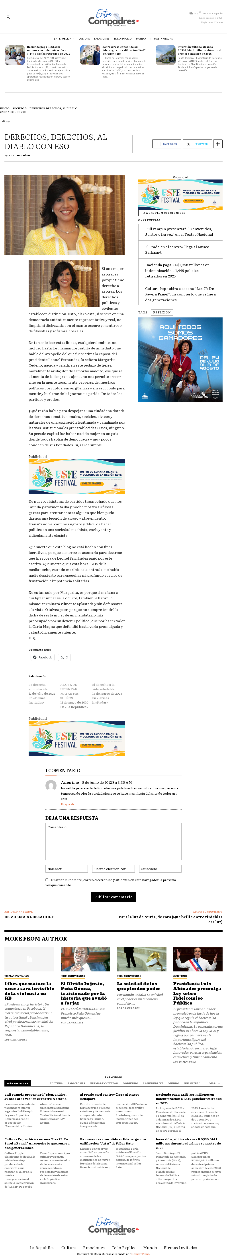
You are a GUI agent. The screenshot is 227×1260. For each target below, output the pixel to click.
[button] (8, 17)
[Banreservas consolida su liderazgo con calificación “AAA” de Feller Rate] (90, 55)
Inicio (5, 108)
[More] (218, 144)
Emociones (76, 1083)
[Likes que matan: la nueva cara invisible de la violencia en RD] (29, 959)
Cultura (56, 1083)
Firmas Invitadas (16, 976)
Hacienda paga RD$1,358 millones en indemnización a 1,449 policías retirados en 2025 (48, 50)
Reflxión (162, 312)
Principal (192, 1083)
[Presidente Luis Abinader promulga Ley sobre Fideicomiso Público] (198, 959)
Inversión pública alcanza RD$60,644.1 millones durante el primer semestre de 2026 (199, 50)
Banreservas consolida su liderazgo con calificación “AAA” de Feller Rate (123, 50)
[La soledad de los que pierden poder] (141, 959)
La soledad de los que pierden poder (138, 986)
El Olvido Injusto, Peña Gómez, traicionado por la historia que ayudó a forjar (84, 993)
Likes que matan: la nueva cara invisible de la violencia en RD (29, 991)
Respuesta (67, 804)
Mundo (173, 1083)
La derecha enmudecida (38, 686)
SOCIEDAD (19, 108)
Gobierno (180, 976)
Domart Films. (140, 1254)
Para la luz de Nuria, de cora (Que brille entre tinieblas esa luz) (171, 919)
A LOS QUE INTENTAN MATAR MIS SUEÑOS (69, 691)
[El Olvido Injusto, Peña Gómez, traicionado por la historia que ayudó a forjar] (85, 959)
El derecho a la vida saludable (103, 686)
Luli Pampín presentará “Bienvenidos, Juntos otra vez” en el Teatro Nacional (179, 231)
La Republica (153, 1083)
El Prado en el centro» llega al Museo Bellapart (109, 1096)
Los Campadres (20, 155)
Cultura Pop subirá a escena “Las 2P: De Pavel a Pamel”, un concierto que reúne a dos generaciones (180, 294)
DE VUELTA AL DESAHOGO (29, 916)
